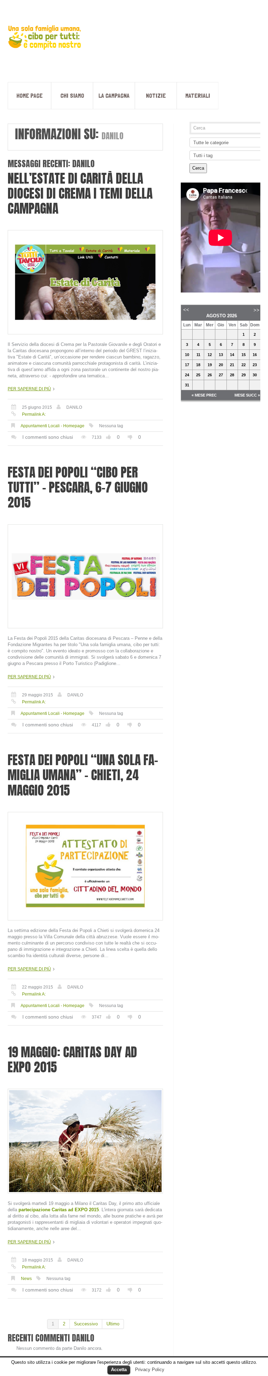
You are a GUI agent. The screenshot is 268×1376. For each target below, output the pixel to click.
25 (198, 375)
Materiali (197, 95)
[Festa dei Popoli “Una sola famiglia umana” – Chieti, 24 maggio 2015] (85, 866)
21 (232, 365)
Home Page (29, 95)
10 (187, 355)
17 (187, 365)
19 (210, 365)
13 (221, 355)
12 (210, 355)
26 (210, 375)
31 (187, 385)
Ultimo (112, 1323)
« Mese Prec (204, 395)
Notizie (156, 95)
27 (221, 375)
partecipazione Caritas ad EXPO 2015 (58, 1209)
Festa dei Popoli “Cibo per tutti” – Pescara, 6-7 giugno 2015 (78, 487)
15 (243, 355)
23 (255, 365)
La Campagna (113, 95)
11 (198, 355)
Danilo (74, 407)
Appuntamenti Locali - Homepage (52, 425)
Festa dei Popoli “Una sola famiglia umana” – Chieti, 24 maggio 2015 (83, 774)
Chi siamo (72, 95)
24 (187, 375)
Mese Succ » (247, 395)
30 (255, 375)
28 (232, 375)
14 (232, 355)
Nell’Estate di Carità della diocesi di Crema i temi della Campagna (80, 193)
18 (198, 365)
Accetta (119, 1369)
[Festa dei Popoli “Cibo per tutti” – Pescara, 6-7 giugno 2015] (85, 576)
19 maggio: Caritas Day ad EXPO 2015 (72, 1060)
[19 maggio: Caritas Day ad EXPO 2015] (85, 1141)
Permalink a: (34, 414)
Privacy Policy (149, 1369)
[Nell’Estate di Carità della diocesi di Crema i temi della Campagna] (85, 282)
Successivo (86, 1323)
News (26, 1278)
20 (221, 365)
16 (255, 355)
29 (243, 375)
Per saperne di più (29, 388)
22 (243, 365)
